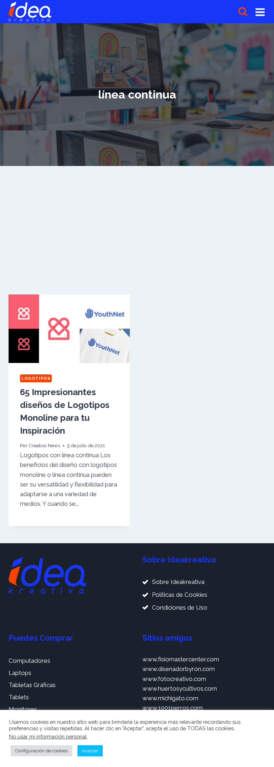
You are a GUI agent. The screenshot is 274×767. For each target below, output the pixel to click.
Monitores (23, 709)
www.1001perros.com (172, 707)
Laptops (20, 672)
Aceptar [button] (90, 750)
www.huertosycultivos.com (179, 688)
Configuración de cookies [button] (41, 750)
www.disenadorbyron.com (178, 668)
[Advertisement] (137, 227)
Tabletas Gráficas (32, 684)
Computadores (29, 660)
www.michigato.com (170, 698)
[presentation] (69, 328)
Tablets (19, 697)
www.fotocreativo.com (174, 678)
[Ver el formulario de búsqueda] (242, 11)
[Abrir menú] (260, 11)
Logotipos (35, 378)
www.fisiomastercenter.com (180, 659)
